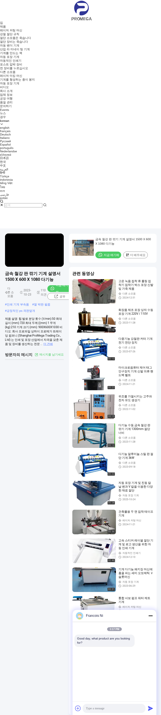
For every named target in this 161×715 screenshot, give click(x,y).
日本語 (4, 158)
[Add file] (78, 708)
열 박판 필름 (42, 304)
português (6, 148)
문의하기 (6, 106)
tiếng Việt (6, 183)
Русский (5, 141)
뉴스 (3, 113)
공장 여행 (6, 98)
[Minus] (150, 615)
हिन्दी (2, 172)
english (4, 127)
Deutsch (5, 134)
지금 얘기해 (62, 288)
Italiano (5, 137)
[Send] (150, 708)
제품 (3, 26)
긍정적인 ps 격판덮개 (21, 310)
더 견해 (48, 344)
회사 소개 (6, 91)
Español (5, 144)
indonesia (6, 179)
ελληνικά (5, 154)
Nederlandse (8, 151)
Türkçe (4, 176)
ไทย (2, 187)
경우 (3, 117)
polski (4, 198)
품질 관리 (6, 102)
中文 (3, 165)
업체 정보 (6, 94)
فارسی (4, 194)
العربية (4, 169)
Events (4, 109)
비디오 (4, 87)
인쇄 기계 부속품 (18, 304)
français (5, 131)
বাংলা (2, 191)
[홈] (80, 10)
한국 (3, 161)
